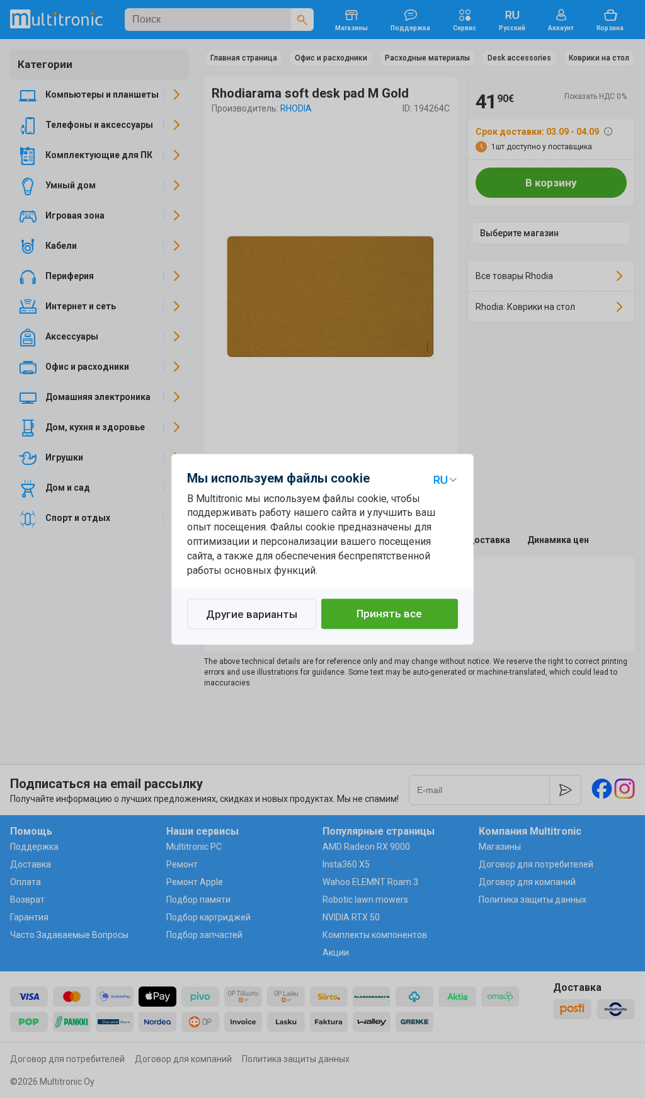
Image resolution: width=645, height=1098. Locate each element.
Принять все (389, 613)
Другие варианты (251, 614)
